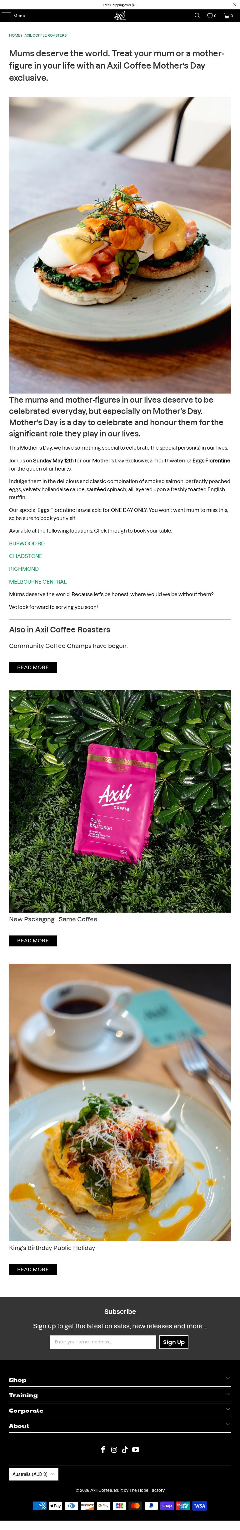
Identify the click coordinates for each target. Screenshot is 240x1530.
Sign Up (174, 1342)
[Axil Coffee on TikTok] (125, 1449)
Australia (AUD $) (30, 1474)
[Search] (197, 15)
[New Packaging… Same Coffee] (120, 801)
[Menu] (3, 15)
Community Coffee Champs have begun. (68, 645)
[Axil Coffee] (120, 15)
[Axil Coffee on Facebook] (103, 1449)
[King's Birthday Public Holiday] (120, 1102)
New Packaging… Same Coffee (53, 918)
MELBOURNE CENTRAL (38, 581)
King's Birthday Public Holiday (52, 1247)
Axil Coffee (101, 1490)
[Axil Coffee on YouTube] (136, 1449)
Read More (33, 666)
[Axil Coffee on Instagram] (114, 1449)
